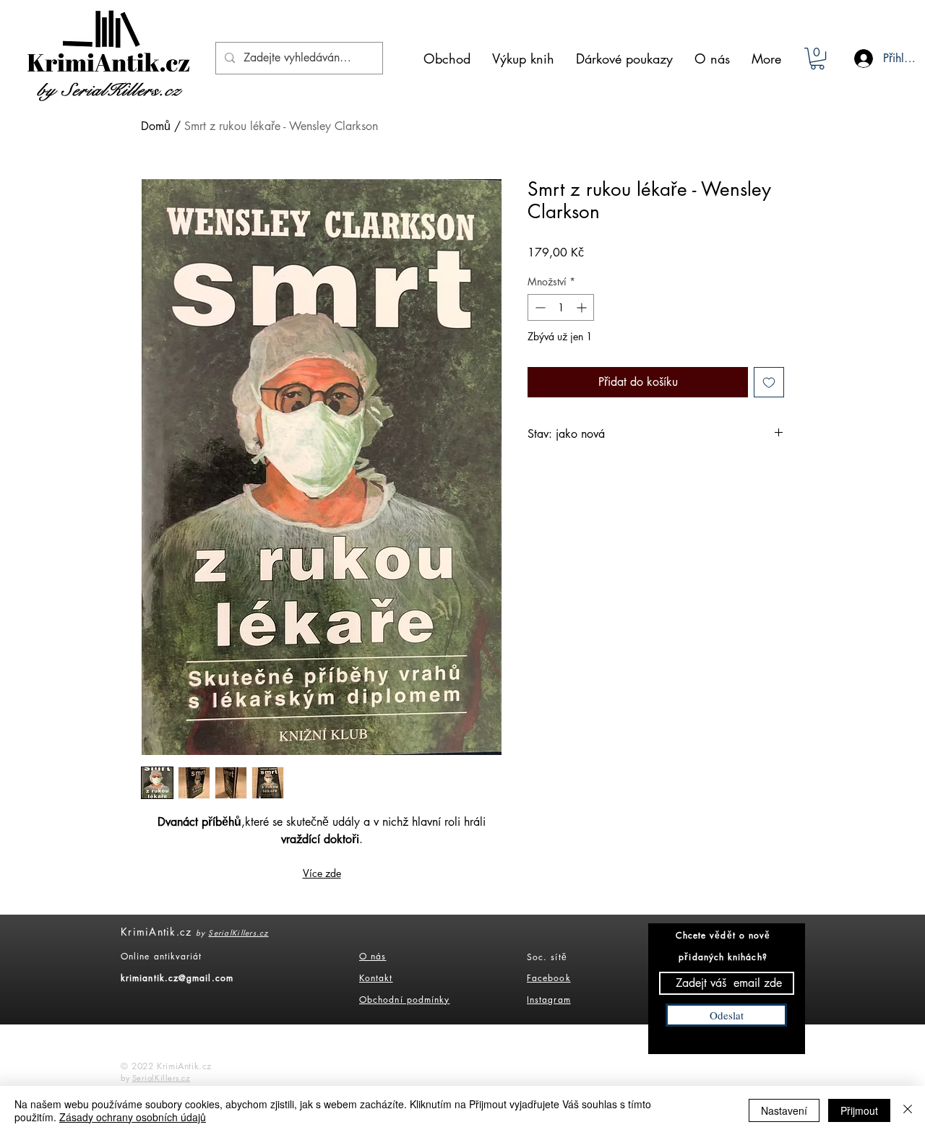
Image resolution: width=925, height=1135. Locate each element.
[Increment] (583, 307)
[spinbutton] (561, 307)
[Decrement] (539, 307)
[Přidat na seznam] (769, 382)
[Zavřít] (907, 1110)
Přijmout (859, 1110)
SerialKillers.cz (238, 932)
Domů (156, 126)
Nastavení (784, 1110)
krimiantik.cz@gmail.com (177, 978)
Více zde (322, 873)
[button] (817, 58)
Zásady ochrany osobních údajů (132, 1117)
